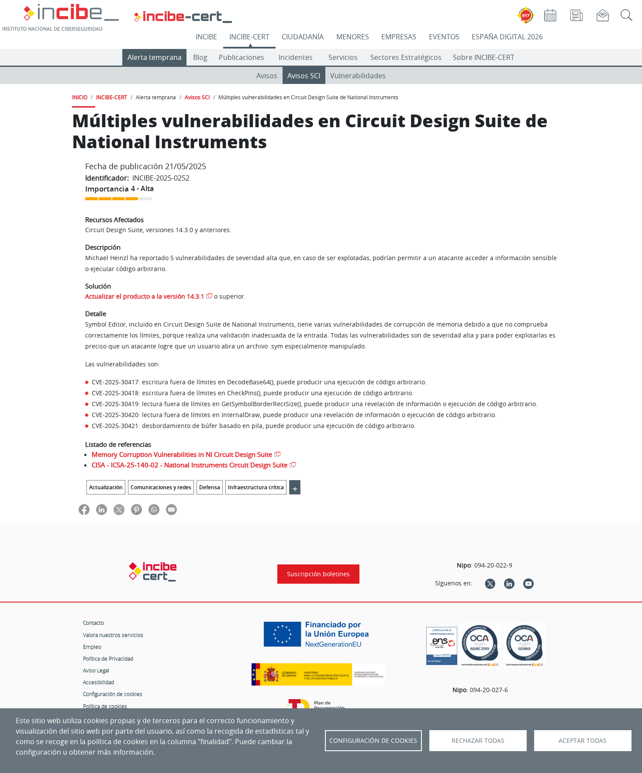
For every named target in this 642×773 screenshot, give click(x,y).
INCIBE (206, 37)
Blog (200, 57)
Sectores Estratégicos (406, 57)
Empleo (92, 646)
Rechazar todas (478, 741)
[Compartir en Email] (171, 509)
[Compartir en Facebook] (84, 509)
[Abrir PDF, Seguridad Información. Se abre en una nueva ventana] (480, 646)
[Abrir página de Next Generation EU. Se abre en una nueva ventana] (318, 637)
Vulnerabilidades (358, 75)
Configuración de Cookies (373, 741)
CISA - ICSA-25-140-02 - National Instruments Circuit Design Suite (189, 464)
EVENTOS (444, 37)
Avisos (266, 75)
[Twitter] (490, 583)
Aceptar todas (583, 741)
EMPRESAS (398, 37)
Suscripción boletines (318, 574)
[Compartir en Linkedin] (101, 509)
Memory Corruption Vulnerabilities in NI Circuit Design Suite (182, 454)
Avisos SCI (303, 75)
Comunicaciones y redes (161, 487)
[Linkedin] (509, 583)
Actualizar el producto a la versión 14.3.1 (144, 296)
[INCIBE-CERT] (152, 571)
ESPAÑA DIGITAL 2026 (507, 37)
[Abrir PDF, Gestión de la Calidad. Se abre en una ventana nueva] (524, 646)
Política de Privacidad (108, 658)
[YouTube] (528, 583)
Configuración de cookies (112, 693)
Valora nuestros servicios (113, 634)
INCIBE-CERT (249, 37)
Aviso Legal (96, 670)
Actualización (106, 487)
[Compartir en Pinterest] (136, 509)
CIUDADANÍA (303, 37)
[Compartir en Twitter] (119, 509)
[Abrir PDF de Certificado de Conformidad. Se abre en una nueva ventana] (441, 644)
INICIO (79, 97)
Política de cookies (105, 706)
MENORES (352, 37)
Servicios (343, 57)
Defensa (209, 487)
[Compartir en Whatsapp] (153, 509)
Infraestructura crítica (256, 487)
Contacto (93, 622)
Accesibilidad (98, 682)
